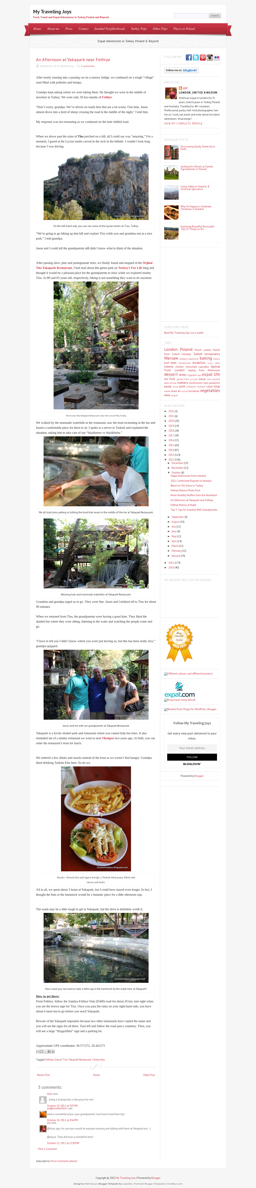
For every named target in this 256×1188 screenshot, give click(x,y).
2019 (171, 426)
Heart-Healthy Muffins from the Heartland (194, 495)
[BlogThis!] (42, 1052)
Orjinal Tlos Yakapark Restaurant (73, 1059)
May (174, 536)
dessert (171, 374)
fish (166, 379)
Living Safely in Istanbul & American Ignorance (195, 188)
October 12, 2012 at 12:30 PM (63, 1143)
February (177, 550)
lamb (166, 382)
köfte (209, 379)
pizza (175, 386)
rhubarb (201, 386)
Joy (49, 1122)
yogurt (174, 395)
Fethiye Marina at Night (183, 505)
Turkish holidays (181, 354)
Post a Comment (47, 1149)
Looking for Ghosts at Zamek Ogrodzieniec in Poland (197, 168)
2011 (171, 562)
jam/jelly (194, 379)
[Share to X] (45, 1052)
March (175, 546)
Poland (186, 349)
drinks (183, 375)
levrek (173, 382)
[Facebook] (196, 57)
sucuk (184, 391)
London (171, 349)
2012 (171, 459)
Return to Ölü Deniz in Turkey (187, 485)
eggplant (192, 374)
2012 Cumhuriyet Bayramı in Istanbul (191, 481)
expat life (211, 374)
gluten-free (183, 379)
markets (182, 383)
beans (216, 358)
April (174, 541)
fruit (172, 379)
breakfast (199, 363)
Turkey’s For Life (130, 268)
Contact (83, 28)
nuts (205, 383)
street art (176, 391)
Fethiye (107, 97)
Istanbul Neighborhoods (109, 28)
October (176, 472)
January (176, 555)
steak (167, 391)
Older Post (149, 1075)
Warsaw (171, 358)
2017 (171, 435)
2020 (171, 421)
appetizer (194, 358)
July (174, 526)
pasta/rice (214, 383)
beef (166, 363)
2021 (171, 416)
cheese (168, 366)
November (178, 468)
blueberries (185, 362)
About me (53, 28)
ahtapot (184, 358)
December (178, 463)
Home (37, 28)
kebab (202, 379)
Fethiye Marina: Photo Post (185, 490)
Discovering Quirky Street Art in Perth (198, 148)
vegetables (210, 390)
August (176, 521)
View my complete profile (183, 123)
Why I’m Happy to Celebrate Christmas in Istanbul (196, 208)
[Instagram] (210, 57)
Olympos (108, 738)
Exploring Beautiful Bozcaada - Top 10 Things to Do (198, 228)
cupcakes (204, 366)
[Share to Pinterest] (53, 1052)
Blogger (198, 776)
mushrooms (196, 383)
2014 (171, 450)
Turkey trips (98, 1059)
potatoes (191, 386)
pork (182, 386)
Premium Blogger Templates (149, 1183)
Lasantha (127, 1183)
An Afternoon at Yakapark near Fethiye (73, 59)
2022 (171, 411)
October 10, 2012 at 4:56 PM (62, 1120)
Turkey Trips (139, 28)
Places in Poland (184, 28)
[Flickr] (217, 57)
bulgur (210, 363)
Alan (49, 1093)
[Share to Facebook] (49, 1052)
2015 (171, 445)
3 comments (88, 66)
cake (217, 362)
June (174, 531)
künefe (216, 379)
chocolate (191, 366)
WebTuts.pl (91, 1183)
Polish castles (203, 350)
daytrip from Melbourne (204, 370)
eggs (199, 375)
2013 (171, 455)
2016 (171, 440)
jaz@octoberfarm (57, 1108)
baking (206, 358)
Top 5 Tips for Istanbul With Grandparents (194, 509)
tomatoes (193, 391)
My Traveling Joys (52, 11)
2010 (171, 567)
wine (167, 395)
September (178, 517)
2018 (171, 430)
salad (209, 386)
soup (217, 386)
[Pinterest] (203, 57)
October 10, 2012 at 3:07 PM (62, 1105)
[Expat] (179, 697)
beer (174, 363)
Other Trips (160, 28)
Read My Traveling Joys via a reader (184, 332)
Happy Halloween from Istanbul (188, 476)
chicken (179, 366)
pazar (168, 386)
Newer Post (43, 1075)
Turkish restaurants (206, 354)
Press (68, 28)
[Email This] (38, 1052)
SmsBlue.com (174, 1183)
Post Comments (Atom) (64, 1161)
